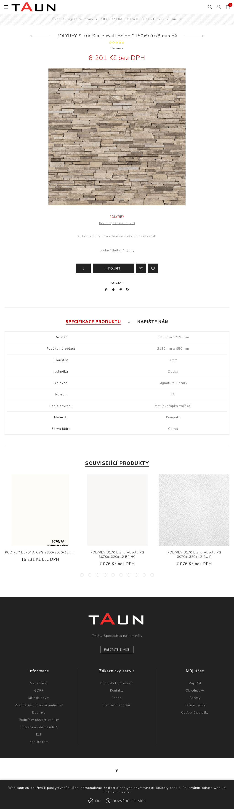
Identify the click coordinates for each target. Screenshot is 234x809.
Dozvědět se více (129, 801)
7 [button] (128, 575)
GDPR (39, 691)
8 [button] (136, 575)
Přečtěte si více (117, 649)
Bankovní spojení (117, 705)
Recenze (117, 48)
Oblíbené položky (195, 713)
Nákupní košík (194, 705)
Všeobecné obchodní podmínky (39, 705)
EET (39, 735)
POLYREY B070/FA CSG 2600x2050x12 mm (40, 552)
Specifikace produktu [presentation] (93, 321)
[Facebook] (117, 771)
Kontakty (117, 691)
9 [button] (144, 575)
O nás (116, 698)
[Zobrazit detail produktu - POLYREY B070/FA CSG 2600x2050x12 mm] (40, 510)
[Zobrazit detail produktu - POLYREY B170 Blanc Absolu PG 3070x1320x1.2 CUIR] (194, 510)
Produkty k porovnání (116, 683)
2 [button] (89, 575)
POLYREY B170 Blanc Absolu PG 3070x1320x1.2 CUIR (194, 554)
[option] (40, 521)
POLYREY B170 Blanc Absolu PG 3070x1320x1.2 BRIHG (117, 554)
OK (97, 801)
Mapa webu (39, 683)
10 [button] (152, 575)
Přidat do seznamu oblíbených (153, 268)
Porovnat (141, 268)
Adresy (195, 698)
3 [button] (97, 575)
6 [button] (121, 575)
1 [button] (82, 575)
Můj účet (195, 683)
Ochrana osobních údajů (39, 727)
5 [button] (113, 575)
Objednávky (195, 691)
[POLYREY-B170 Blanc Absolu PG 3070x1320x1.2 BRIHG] (117, 510)
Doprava (39, 713)
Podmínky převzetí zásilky (39, 720)
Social (117, 283)
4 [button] (105, 575)
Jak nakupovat (39, 698)
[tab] (93, 321)
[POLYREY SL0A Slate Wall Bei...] (40, 36)
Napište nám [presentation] (153, 321)
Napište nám (38, 742)
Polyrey (117, 217)
